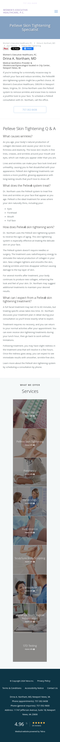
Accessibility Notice (34, 688)
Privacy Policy (43, 680)
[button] (30, 109)
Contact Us (52, 688)
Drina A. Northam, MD (46, 43)
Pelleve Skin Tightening (31, 45)
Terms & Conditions (11, 688)
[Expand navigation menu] (56, 11)
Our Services (12, 45)
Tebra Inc (29, 681)
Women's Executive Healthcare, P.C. (17, 43)
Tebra (42, 731)
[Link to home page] (26, 11)
